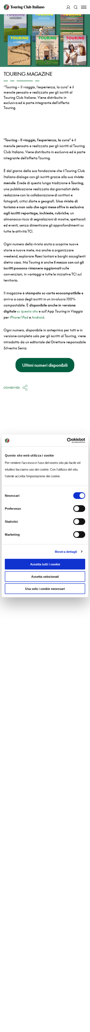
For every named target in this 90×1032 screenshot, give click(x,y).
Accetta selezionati (45, 576)
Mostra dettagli (66, 551)
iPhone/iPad (19, 317)
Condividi (12, 387)
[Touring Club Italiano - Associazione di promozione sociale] (24, 7)
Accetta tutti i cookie (45, 564)
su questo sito (27, 311)
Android (38, 317)
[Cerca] (76, 7)
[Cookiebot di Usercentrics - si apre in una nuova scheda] (67, 440)
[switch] (79, 508)
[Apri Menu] (83, 7)
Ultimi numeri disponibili (45, 365)
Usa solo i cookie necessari (45, 589)
